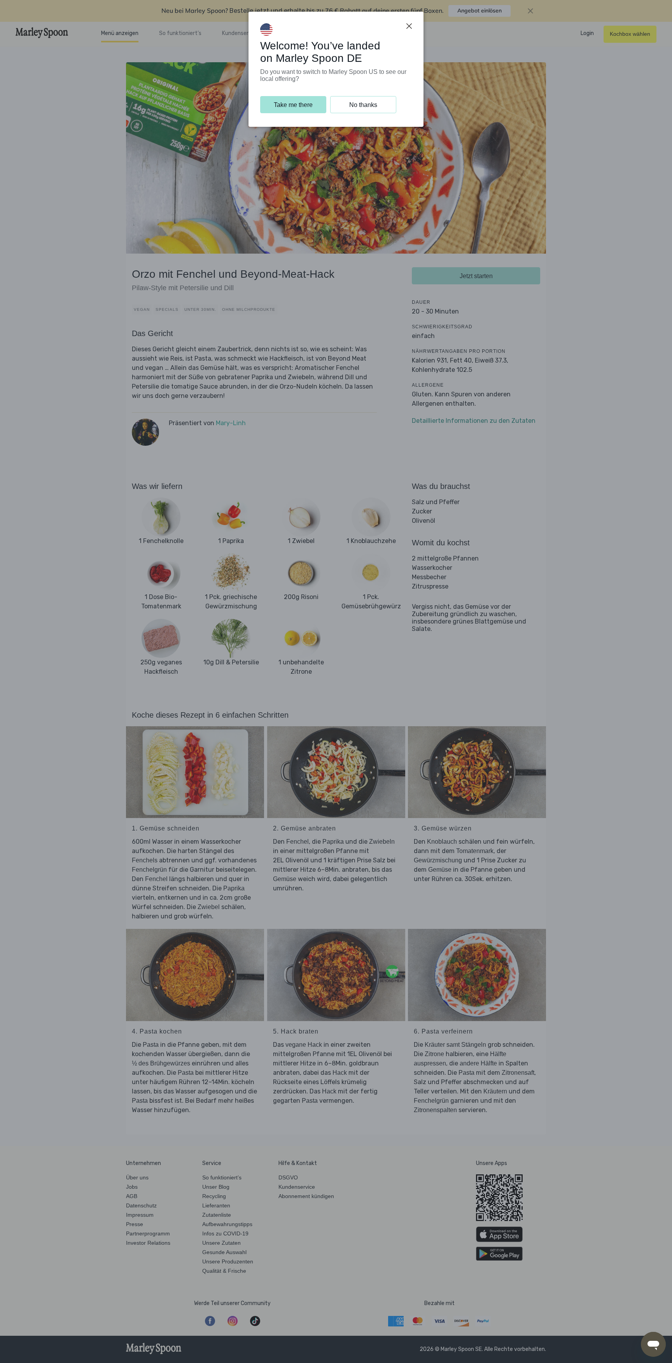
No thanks (363, 105)
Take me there (293, 105)
